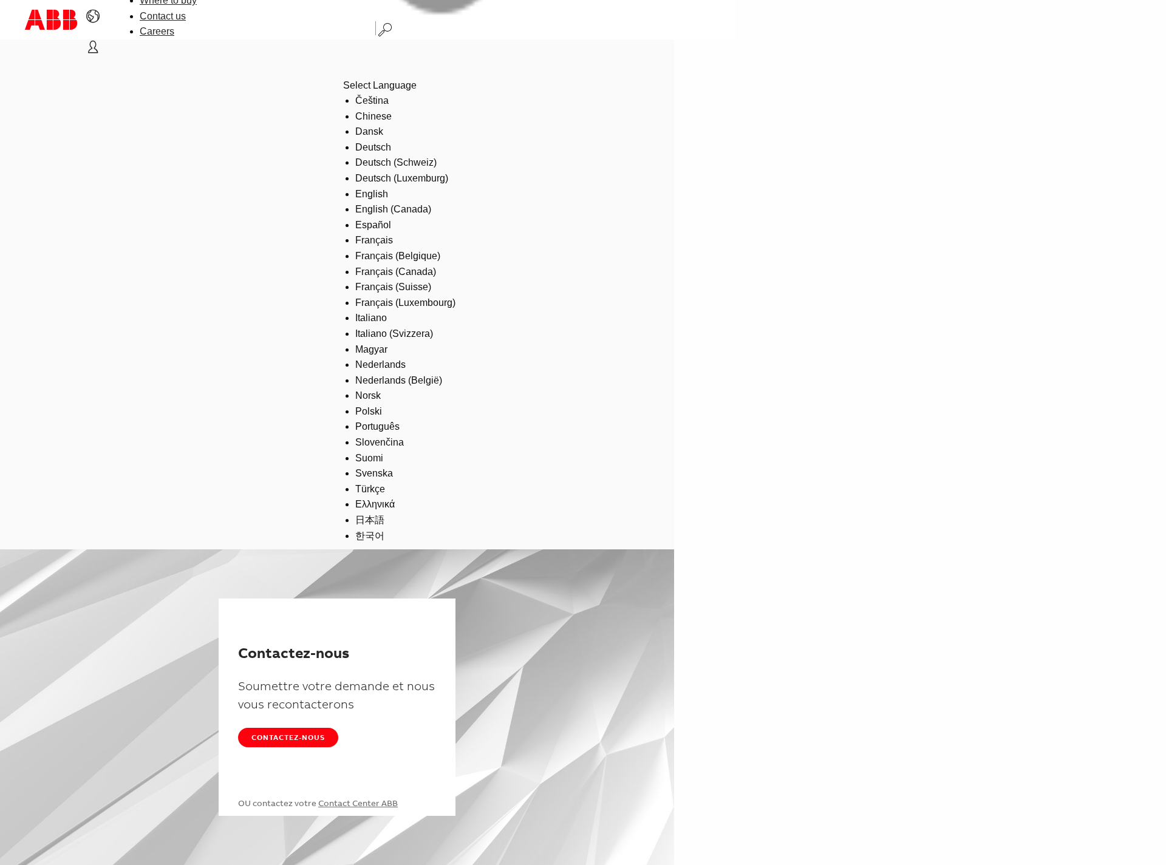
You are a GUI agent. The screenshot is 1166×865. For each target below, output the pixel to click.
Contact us (163, 16)
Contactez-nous (288, 737)
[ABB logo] (51, 20)
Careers (157, 31)
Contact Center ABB (358, 803)
